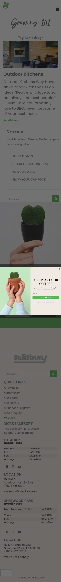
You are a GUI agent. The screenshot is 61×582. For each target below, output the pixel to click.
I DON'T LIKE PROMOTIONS (45, 302)
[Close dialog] (59, 268)
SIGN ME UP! (45, 298)
